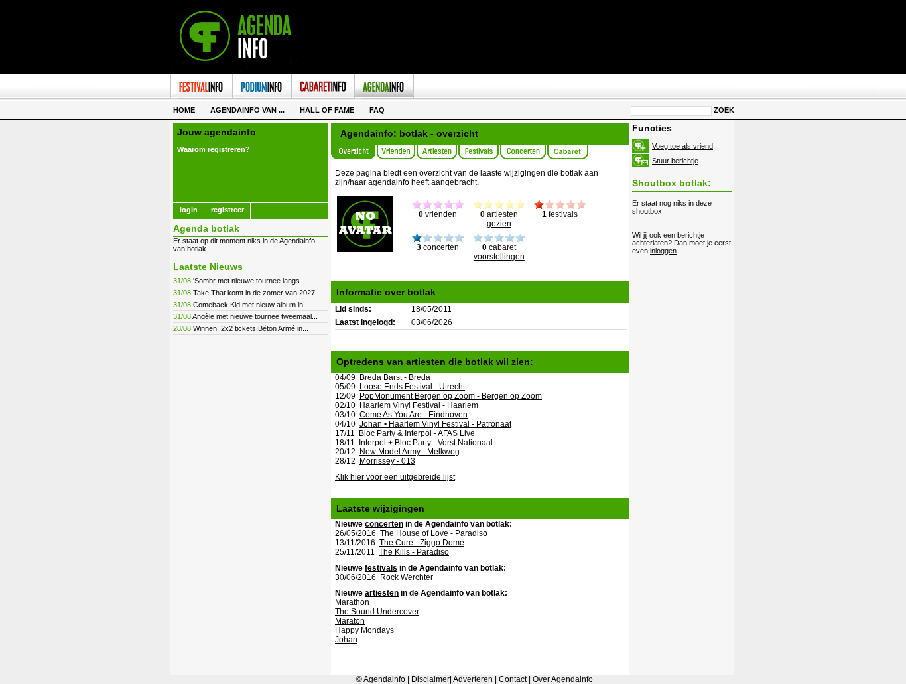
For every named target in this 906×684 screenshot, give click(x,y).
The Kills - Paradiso (414, 552)
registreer (227, 210)
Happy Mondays (364, 630)
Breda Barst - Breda (394, 377)
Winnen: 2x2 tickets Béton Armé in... (250, 328)
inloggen (663, 251)
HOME (184, 110)
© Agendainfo (380, 679)
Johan (346, 639)
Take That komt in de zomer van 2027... (257, 293)
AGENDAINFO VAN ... (247, 110)
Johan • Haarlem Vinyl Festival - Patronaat (435, 424)
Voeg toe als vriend (682, 146)
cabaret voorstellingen (499, 252)
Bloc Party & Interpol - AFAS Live (417, 433)
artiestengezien (499, 219)
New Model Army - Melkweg (409, 451)
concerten (438, 247)
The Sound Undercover (377, 611)
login (189, 210)
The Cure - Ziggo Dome (421, 542)
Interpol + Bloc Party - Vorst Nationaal (426, 442)
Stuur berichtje (675, 161)
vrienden (438, 214)
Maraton (350, 621)
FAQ (377, 110)
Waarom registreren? (213, 149)
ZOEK (724, 110)
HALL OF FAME (327, 110)
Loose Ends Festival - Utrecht (412, 386)
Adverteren (473, 679)
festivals (560, 214)
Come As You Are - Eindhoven (413, 414)
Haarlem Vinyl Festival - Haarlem (418, 405)
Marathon (352, 602)
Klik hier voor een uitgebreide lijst (395, 477)
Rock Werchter (406, 577)
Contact (513, 679)
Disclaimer (430, 679)
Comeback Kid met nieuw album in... (251, 304)
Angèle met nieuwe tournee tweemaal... (255, 316)
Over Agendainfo (563, 679)
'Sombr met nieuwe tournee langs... (249, 281)
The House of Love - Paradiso (433, 533)
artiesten (382, 593)
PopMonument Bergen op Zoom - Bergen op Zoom (450, 396)
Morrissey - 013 (387, 461)
